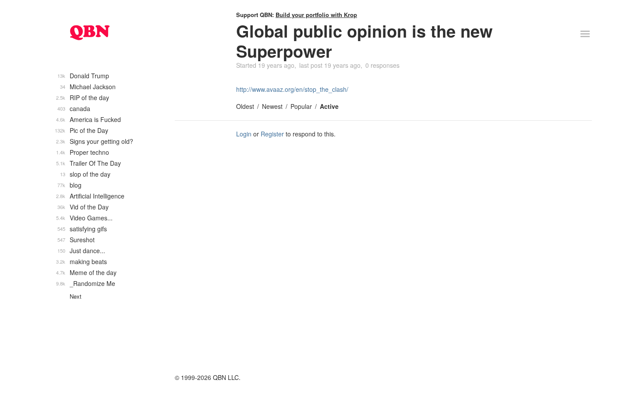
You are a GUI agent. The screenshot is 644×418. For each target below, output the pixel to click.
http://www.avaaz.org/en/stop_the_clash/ (292, 89)
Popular (301, 106)
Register (272, 133)
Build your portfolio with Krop (316, 14)
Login (243, 133)
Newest (272, 106)
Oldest (245, 106)
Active (329, 106)
